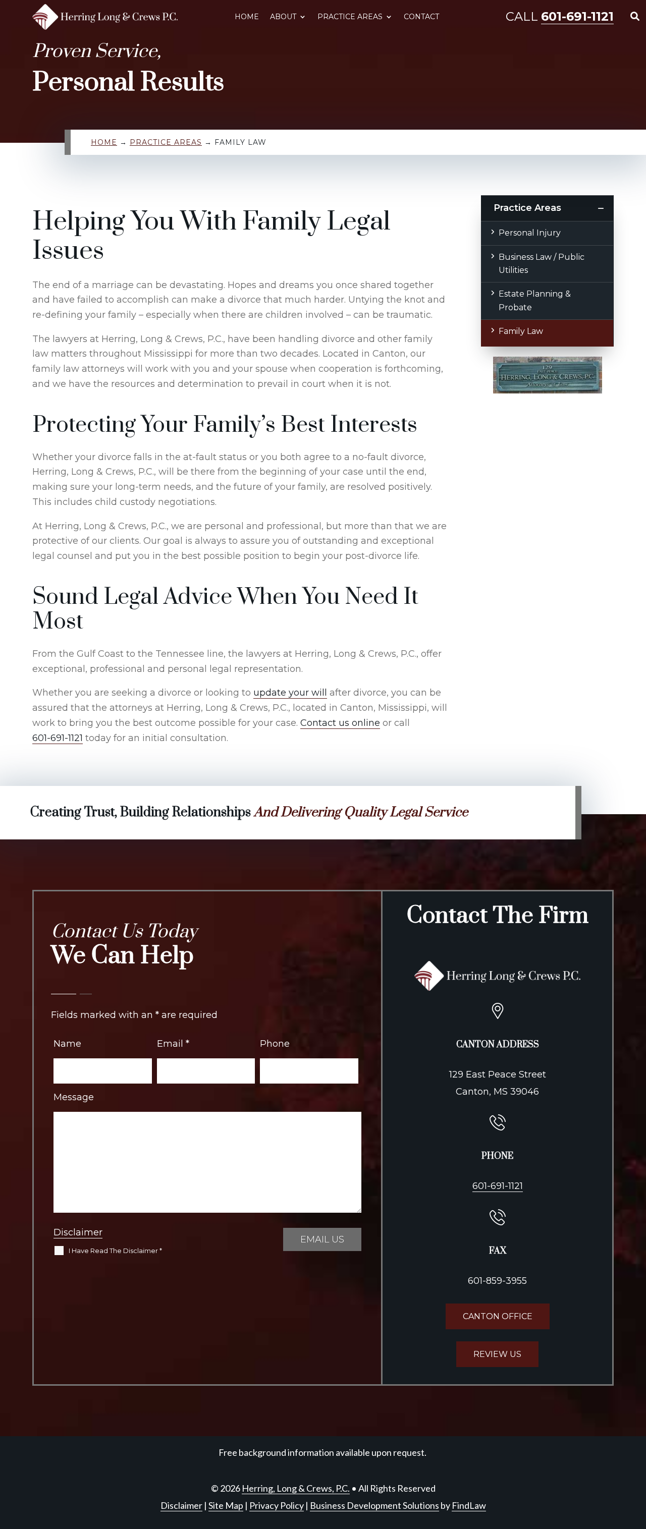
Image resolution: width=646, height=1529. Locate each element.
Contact (421, 17)
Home (247, 17)
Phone (275, 1043)
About (283, 17)
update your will (290, 692)
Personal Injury (530, 233)
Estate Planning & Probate (535, 300)
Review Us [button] (497, 1354)
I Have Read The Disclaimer (115, 1251)
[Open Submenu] (600, 208)
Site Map (225, 1505)
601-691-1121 (577, 16)
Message (73, 1097)
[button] (635, 1455)
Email (173, 1043)
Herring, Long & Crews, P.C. (296, 1488)
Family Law (521, 331)
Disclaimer (77, 1232)
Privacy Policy (276, 1505)
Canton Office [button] (497, 1316)
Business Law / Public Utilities (541, 263)
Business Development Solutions (374, 1505)
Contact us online (340, 722)
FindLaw (469, 1505)
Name (67, 1043)
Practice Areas (350, 17)
